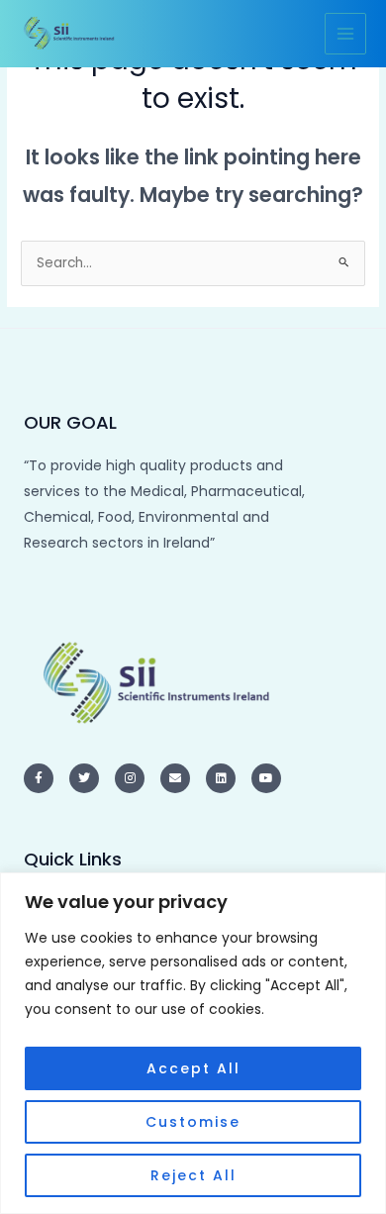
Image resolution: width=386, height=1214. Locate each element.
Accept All (193, 1068)
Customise (193, 1122)
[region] (193, 1043)
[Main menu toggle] (346, 34)
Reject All (193, 1175)
